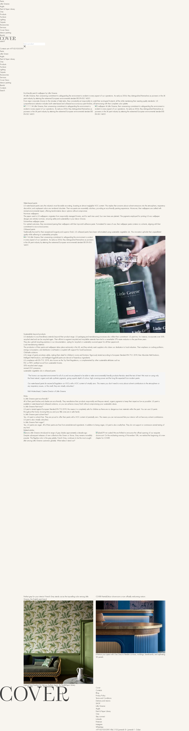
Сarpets (3, 22)
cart (8, 48)
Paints (2, 1)
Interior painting (5, 32)
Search (2, 90)
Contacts (3, 48)
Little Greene (4, 4)
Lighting (2, 19)
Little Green (4, 54)
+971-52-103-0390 (16, 48)
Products (3, 14)
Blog (97, 693)
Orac (2, 11)
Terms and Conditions (103, 698)
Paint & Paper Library (7, 9)
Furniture (3, 17)
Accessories (4, 25)
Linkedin (99, 719)
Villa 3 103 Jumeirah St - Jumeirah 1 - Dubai (125, 729)
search (2, 41)
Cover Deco (4, 30)
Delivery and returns (103, 701)
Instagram (99, 724)
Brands (2, 35)
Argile (2, 6)
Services (3, 77)
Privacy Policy (100, 695)
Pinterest (99, 722)
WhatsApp (99, 727)
